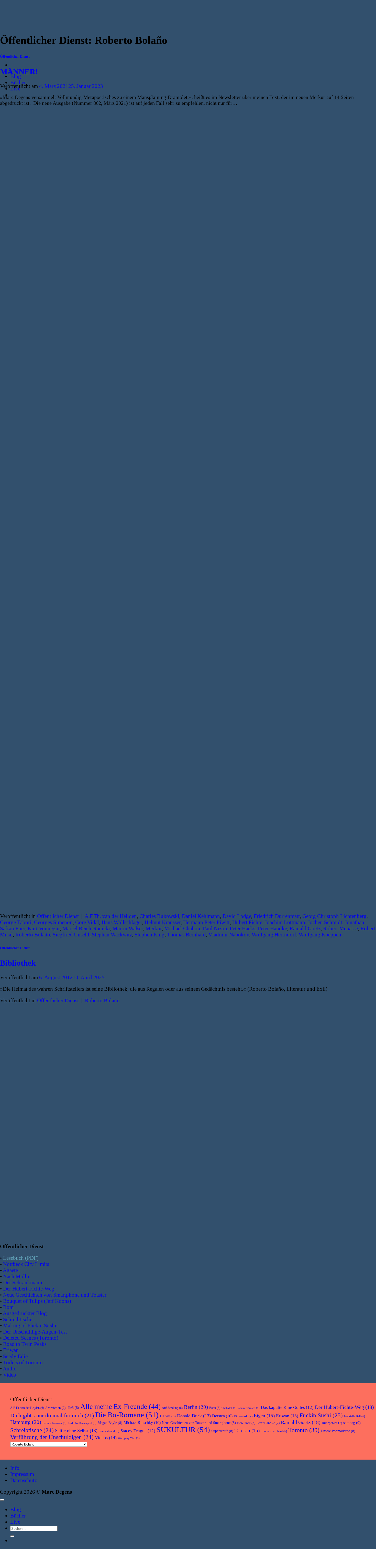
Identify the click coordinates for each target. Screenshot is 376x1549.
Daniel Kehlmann (201, 916)
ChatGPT (229, 1408)
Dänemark (243, 1416)
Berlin (196, 1407)
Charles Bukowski (159, 916)
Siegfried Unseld (71, 934)
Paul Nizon (215, 928)
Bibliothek (18, 962)
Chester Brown (249, 1408)
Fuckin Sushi (321, 1415)
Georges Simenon (53, 922)
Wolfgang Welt (129, 1438)
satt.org (352, 1423)
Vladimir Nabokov (228, 934)
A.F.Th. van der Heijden (111, 916)
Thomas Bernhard (186, 934)
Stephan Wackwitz (112, 934)
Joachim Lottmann (285, 922)
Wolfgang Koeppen (320, 934)
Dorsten (222, 1416)
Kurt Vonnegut (44, 928)
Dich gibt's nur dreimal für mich (52, 1415)
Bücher (18, 82)
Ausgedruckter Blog (25, 1313)
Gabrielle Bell (354, 1416)
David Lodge (237, 916)
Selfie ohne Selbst (76, 1430)
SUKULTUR (183, 1430)
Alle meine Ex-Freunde (120, 1406)
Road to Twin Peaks (25, 1344)
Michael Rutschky (142, 1422)
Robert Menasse (340, 928)
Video (9, 1375)
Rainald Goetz (305, 928)
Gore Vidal (87, 922)
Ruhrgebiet (332, 1423)
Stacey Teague (137, 1430)
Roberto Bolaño (32, 934)
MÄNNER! (19, 71)
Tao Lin (247, 1430)
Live (15, 1522)
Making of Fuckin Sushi (29, 1325)
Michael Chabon (182, 928)
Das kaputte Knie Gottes (287, 1407)
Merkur (154, 928)
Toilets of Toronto (23, 1362)
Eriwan (11, 1350)
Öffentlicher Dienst (15, 56)
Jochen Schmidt (325, 922)
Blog (15, 1509)
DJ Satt (168, 1416)
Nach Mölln (16, 1276)
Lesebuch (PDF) (21, 1258)
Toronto (303, 1430)
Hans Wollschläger (122, 922)
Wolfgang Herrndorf (274, 934)
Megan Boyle (110, 1423)
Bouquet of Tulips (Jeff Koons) (37, 1301)
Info (14, 1468)
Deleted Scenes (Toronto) (30, 1338)
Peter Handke (272, 928)
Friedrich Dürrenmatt (277, 916)
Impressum (22, 1474)
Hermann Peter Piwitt (206, 922)
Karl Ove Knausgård (82, 1423)
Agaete (10, 1270)
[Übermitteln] (12, 1536)
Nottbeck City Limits (26, 1264)
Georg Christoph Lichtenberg (334, 916)
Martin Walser (128, 928)
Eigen (264, 1415)
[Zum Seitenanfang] (2, 1500)
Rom (8, 1307)
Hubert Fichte (247, 922)
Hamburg (25, 1422)
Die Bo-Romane (127, 1415)
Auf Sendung (172, 1408)
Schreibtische (17, 1319)
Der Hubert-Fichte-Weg (28, 1289)
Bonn (214, 1408)
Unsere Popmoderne (338, 1431)
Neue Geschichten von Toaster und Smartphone (199, 1423)
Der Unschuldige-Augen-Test (35, 1332)
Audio (10, 1368)
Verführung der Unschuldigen (52, 1437)
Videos (106, 1437)
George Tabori (15, 922)
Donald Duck (194, 1415)
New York (246, 1423)
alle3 (73, 1408)
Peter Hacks (242, 928)
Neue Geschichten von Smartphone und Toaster (54, 1295)
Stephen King (149, 934)
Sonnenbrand (109, 1431)
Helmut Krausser (163, 922)
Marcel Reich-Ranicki (86, 928)
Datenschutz (23, 1480)
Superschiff (222, 1431)
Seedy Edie (15, 1356)
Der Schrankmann (22, 1282)
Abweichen (55, 1408)
